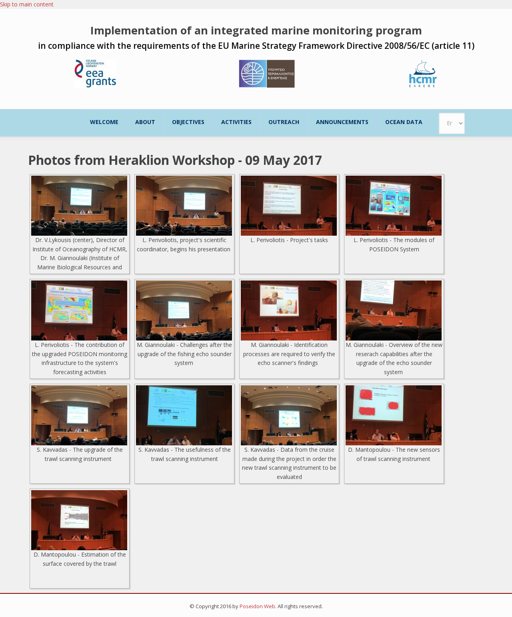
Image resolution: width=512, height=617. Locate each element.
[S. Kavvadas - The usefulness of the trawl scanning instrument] (184, 415)
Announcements (342, 122)
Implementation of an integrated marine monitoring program (256, 30)
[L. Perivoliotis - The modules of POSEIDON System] (394, 206)
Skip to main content (27, 4)
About (145, 122)
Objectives (188, 122)
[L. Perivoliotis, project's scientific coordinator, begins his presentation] (184, 206)
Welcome (104, 122)
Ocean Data (403, 122)
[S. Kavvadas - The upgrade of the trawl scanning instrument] (79, 415)
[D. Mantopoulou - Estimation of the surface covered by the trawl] (79, 520)
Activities (236, 122)
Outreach (283, 122)
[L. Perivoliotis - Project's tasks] (289, 206)
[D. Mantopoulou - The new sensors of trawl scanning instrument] (394, 415)
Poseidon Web (257, 606)
